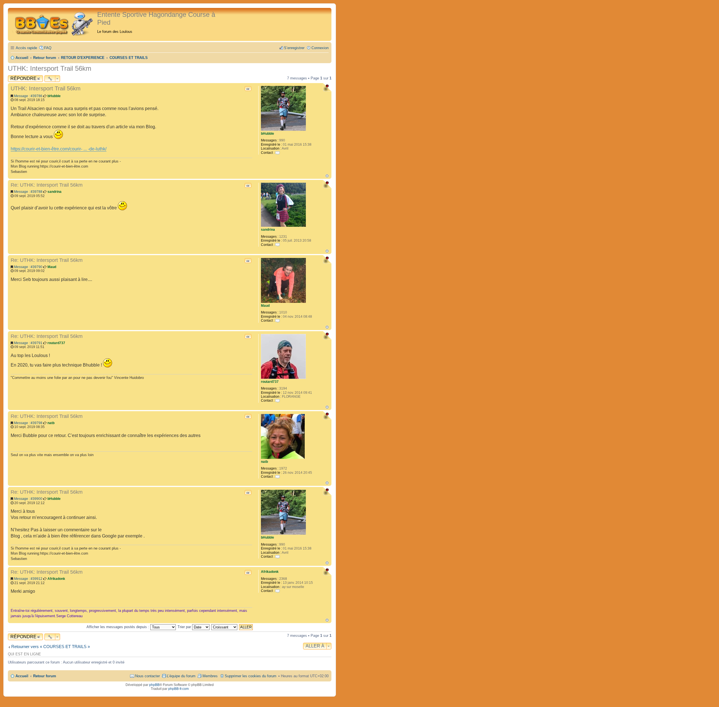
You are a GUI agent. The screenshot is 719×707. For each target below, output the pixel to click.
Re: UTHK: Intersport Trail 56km (47, 185)
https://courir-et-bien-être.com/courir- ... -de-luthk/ (58, 149)
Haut (327, 175)
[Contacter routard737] (277, 400)
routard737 (270, 382)
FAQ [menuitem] (47, 48)
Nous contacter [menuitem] (147, 676)
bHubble (267, 134)
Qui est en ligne (24, 654)
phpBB (154, 685)
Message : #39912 (28, 579)
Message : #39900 (28, 499)
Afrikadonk (270, 572)
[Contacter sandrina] (277, 245)
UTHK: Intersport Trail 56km (49, 68)
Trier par (185, 627)
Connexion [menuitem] (320, 48)
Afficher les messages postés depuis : (118, 627)
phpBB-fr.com (178, 689)
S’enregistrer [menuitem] (294, 48)
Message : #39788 (28, 192)
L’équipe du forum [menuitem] (181, 676)
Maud (265, 306)
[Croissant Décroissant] (224, 627)
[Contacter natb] (277, 477)
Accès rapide (26, 48)
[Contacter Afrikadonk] (277, 591)
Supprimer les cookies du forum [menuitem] (250, 676)
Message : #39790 (28, 267)
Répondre (23, 78)
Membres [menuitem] (210, 676)
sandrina (268, 230)
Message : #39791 (28, 343)
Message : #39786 (28, 96)
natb (264, 462)
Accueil (21, 676)
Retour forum (44, 676)
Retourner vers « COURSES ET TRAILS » (50, 646)
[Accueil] (53, 23)
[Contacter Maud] (277, 320)
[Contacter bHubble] (277, 153)
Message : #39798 (28, 423)
